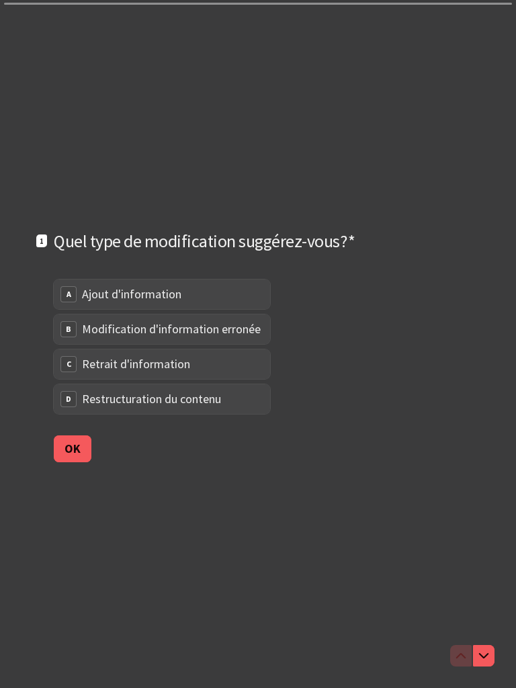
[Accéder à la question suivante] (483, 655)
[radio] (162, 294)
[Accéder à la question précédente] (461, 655)
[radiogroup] (162, 347)
